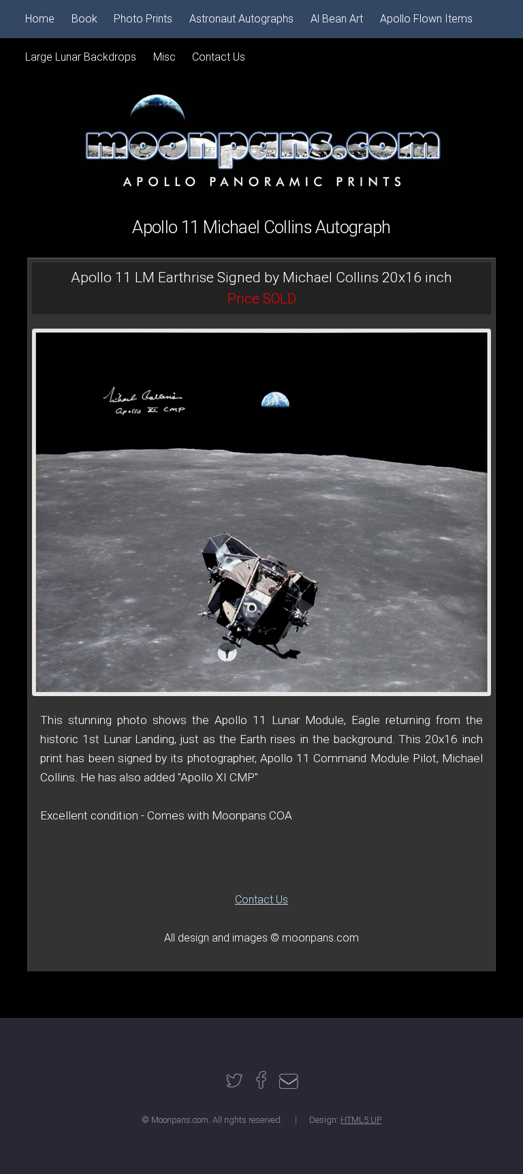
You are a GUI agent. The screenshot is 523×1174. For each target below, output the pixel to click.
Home (39, 18)
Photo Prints (143, 18)
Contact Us (261, 899)
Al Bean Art (337, 18)
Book (84, 18)
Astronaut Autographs (241, 18)
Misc (164, 56)
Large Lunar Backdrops (80, 56)
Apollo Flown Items (426, 18)
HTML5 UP (360, 1120)
